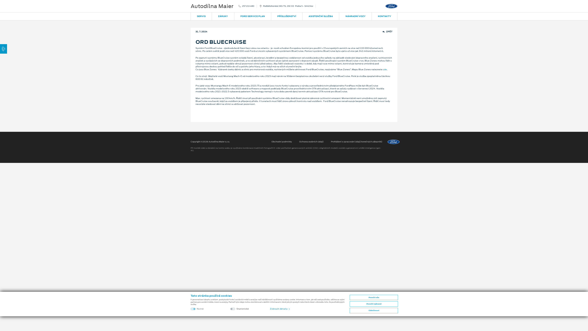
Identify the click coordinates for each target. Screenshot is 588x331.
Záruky (223, 16)
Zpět (389, 31)
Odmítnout (374, 310)
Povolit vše (374, 297)
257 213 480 (248, 6)
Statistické (242, 308)
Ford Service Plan (252, 16)
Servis (201, 16)
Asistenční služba (321, 16)
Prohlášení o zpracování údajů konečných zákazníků (356, 141)
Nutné (200, 308)
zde (385, 69)
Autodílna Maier (212, 6)
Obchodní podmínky (281, 141)
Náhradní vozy (355, 16)
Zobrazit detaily (279, 308)
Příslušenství (286, 16)
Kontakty (384, 16)
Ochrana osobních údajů (311, 141)
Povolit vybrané (373, 304)
